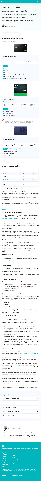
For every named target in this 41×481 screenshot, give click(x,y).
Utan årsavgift (5, 464)
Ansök (20, 94)
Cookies (13, 461)
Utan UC (3, 466)
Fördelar (5, 66)
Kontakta (13, 457)
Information (11, 66)
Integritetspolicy (15, 463)
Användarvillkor (15, 465)
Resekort (4, 460)
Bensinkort (4, 458)
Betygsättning (15, 459)
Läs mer (19, 66)
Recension (5, 58)
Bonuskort (4, 456)
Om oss (13, 455)
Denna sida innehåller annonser (9, 41)
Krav (15, 66)
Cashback (4, 462)
